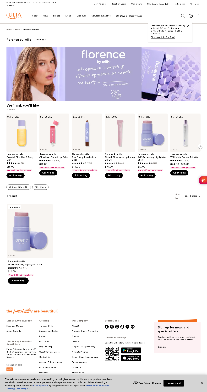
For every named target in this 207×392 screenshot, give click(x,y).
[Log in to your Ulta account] (191, 16)
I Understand (174, 383)
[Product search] (183, 16)
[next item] (200, 146)
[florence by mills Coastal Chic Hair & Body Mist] (21, 143)
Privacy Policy (40, 386)
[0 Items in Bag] (199, 16)
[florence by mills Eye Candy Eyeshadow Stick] (87, 143)
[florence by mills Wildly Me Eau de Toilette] (185, 141)
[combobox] (193, 196)
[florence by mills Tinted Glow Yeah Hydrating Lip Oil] (120, 143)
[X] (188, 25)
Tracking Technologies (17, 389)
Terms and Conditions (97, 386)
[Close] (201, 382)
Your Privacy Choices (149, 383)
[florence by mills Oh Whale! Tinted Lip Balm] (54, 141)
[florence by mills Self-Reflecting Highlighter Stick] (153, 143)
